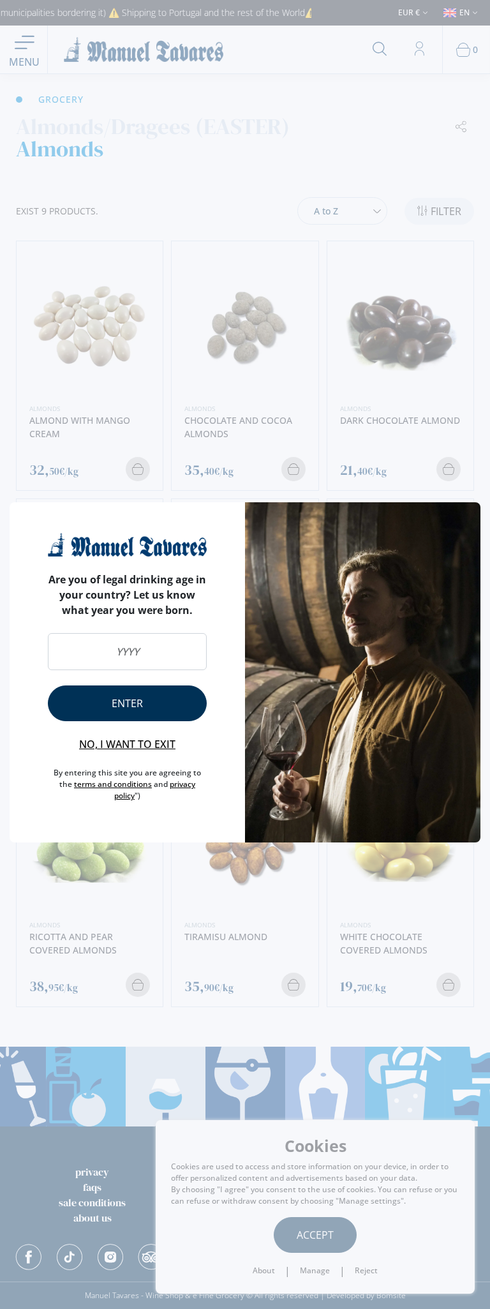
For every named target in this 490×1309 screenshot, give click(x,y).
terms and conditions (113, 784)
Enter (127, 703)
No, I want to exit (127, 744)
